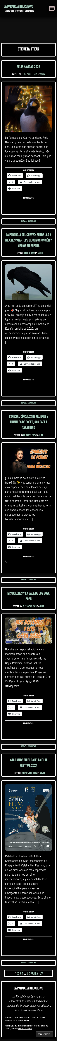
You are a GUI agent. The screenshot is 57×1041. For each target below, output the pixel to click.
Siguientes (36, 973)
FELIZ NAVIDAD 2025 (28, 67)
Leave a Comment (28, 221)
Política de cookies (25, 1029)
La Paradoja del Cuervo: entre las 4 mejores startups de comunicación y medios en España (28, 240)
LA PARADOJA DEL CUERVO (18, 6)
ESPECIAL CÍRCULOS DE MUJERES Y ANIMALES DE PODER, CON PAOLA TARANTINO (28, 422)
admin (42, 74)
